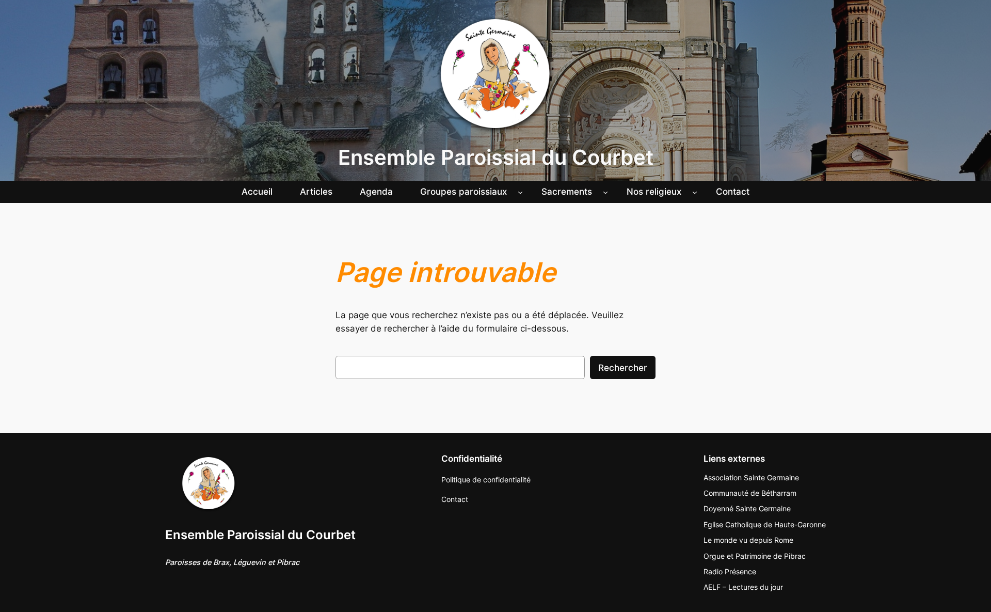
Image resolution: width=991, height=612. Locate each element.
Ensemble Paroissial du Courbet (495, 157)
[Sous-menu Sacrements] (605, 191)
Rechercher (622, 368)
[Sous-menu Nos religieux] (694, 191)
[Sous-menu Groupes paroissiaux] (520, 191)
